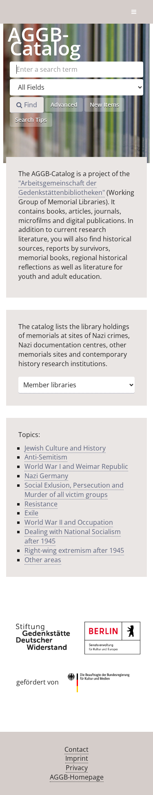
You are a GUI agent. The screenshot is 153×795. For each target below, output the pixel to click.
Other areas (42, 559)
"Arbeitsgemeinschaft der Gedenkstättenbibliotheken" (61, 188)
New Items (104, 104)
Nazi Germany (46, 475)
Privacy (77, 767)
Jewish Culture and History (65, 448)
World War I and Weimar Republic (76, 466)
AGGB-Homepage (77, 777)
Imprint (76, 758)
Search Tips (31, 120)
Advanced (64, 104)
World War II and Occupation (68, 522)
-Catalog (44, 41)
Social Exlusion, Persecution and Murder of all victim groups (74, 490)
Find (29, 104)
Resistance (41, 503)
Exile (31, 512)
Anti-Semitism (45, 457)
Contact (76, 749)
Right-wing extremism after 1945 (74, 550)
